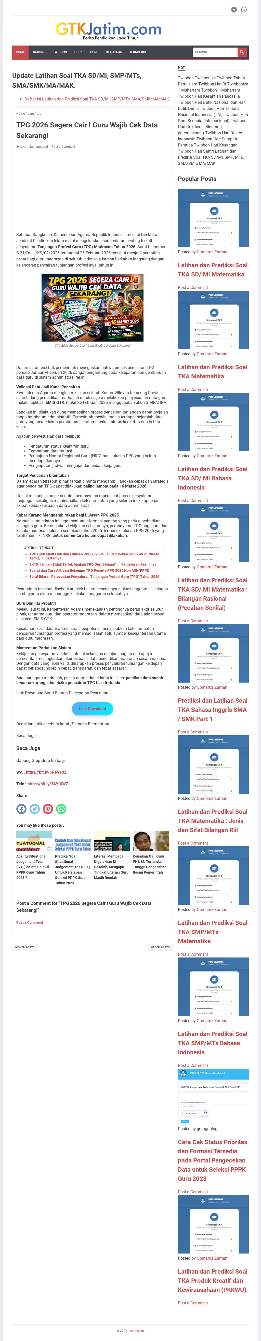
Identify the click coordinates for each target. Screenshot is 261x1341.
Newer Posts (25, 947)
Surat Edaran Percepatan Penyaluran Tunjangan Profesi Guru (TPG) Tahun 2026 (94, 576)
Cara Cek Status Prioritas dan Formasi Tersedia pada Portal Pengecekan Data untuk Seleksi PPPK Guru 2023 (212, 1160)
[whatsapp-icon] (244, 10)
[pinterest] (48, 809)
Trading (38, 52)
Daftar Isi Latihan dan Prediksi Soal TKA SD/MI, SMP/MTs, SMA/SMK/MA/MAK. (97, 99)
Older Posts (160, 947)
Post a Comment (63, 147)
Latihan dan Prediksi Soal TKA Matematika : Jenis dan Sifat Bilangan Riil (212, 821)
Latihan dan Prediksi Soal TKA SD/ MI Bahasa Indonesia (212, 478)
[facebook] (21, 809)
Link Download (92, 708)
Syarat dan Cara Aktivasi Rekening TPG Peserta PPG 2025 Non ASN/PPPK (89, 570)
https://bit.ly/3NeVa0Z (46, 772)
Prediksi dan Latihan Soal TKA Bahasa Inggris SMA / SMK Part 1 (212, 710)
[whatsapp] (61, 809)
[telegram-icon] (234, 10)
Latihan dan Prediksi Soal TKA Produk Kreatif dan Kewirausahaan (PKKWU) (212, 1280)
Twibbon (60, 52)
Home (20, 52)
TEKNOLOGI (137, 52)
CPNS (94, 52)
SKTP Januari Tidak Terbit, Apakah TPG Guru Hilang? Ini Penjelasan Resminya (92, 564)
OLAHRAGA (114, 52)
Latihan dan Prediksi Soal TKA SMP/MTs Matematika (212, 932)
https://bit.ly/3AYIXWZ (48, 784)
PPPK (78, 52)
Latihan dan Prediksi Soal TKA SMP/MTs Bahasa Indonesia (212, 1043)
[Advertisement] (92, 190)
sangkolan (136, 1331)
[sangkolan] (108, 30)
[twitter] (35, 809)
